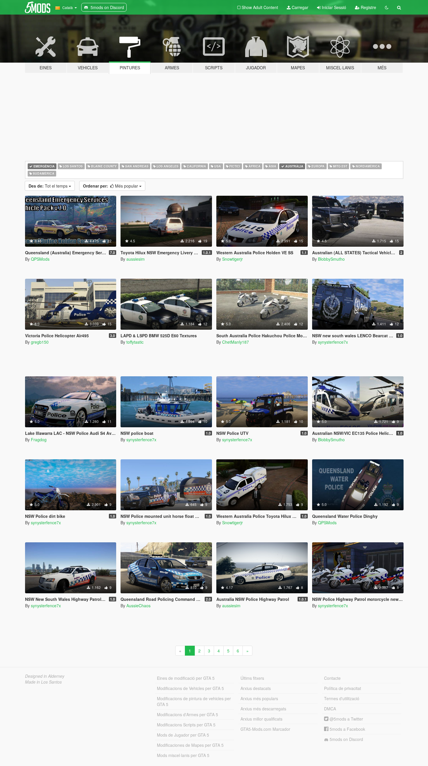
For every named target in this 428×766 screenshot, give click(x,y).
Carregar (299, 7)
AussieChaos (138, 605)
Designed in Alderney (44, 676)
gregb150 (40, 342)
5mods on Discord (345, 739)
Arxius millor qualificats (261, 719)
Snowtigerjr (232, 259)
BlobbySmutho (331, 259)
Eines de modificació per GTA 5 (186, 678)
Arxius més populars (259, 698)
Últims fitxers (252, 678)
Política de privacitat (342, 688)
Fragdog (39, 439)
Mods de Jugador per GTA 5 (183, 735)
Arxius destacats (255, 688)
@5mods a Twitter (345, 719)
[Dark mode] (387, 7)
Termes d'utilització (341, 698)
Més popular (111, 186)
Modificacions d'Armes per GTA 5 (187, 714)
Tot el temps (49, 186)
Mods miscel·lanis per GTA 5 (183, 755)
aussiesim (135, 259)
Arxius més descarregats (263, 709)
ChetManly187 (235, 342)
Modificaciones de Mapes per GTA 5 (190, 745)
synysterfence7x (333, 342)
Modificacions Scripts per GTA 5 (186, 725)
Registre (368, 7)
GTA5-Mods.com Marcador (265, 729)
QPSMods (40, 259)
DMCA (330, 709)
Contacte (332, 678)
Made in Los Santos (43, 682)
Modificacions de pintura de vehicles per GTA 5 (194, 701)
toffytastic (135, 342)
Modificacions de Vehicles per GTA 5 (190, 688)
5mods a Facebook (346, 729)
